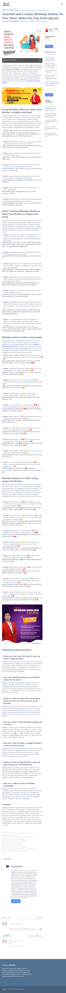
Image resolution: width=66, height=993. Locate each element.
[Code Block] (27, 929)
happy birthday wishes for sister (13, 845)
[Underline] (15, 929)
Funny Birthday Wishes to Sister (12, 843)
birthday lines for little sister (22, 833)
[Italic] (12, 929)
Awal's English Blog (12, 9)
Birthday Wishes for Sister (11, 835)
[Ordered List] (19, 929)
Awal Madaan (14, 21)
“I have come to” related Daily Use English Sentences (50, 58)
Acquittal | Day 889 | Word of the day (51, 121)
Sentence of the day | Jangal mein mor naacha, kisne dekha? (51, 76)
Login (40, 918)
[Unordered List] (22, 929)
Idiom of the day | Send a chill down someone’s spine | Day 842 (51, 83)
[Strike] (17, 929)
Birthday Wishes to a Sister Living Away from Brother (19, 837)
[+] (34, 929)
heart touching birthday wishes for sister (16, 847)
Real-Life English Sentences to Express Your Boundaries (51, 65)
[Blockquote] (24, 929)
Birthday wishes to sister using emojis (14, 839)
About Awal (15, 901)
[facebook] (58, 990)
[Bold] (10, 929)
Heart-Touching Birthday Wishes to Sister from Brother (19, 849)
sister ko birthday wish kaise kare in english (16, 850)
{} (31, 929)
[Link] (29, 929)
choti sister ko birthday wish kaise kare (15, 841)
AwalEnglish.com (19, 989)
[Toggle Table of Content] (39, 60)
